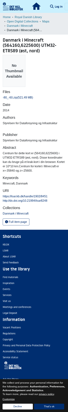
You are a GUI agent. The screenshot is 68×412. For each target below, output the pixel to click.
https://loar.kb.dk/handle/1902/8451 (25, 196)
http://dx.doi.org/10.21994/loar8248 (25, 200)
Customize (9, 399)
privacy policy (46, 394)
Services (7, 295)
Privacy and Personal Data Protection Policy (26, 345)
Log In (59, 7)
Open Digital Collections (22, 21)
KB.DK (6, 244)
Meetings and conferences (17, 307)
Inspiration (8, 283)
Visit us (7, 301)
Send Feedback (11, 262)
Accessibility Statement (15, 351)
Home (7, 17)
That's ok (49, 406)
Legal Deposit (10, 313)
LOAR (5, 250)
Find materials (10, 277)
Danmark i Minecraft (20, 25)
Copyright (8, 339)
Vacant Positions (12, 327)
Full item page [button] (17, 221)
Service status (10, 357)
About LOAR (9, 256)
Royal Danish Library (28, 17)
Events (6, 289)
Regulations (9, 333)
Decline (17, 406)
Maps (45, 21)
